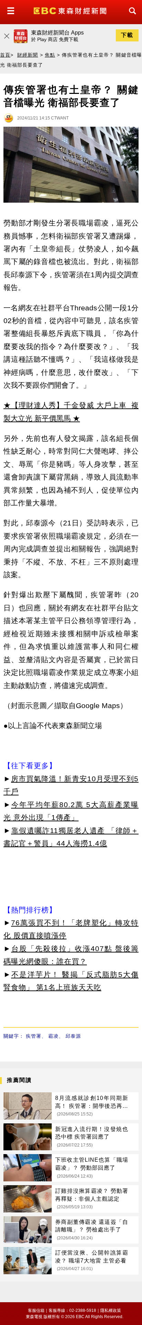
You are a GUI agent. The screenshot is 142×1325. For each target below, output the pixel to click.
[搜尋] (130, 17)
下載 (127, 35)
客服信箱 (36, 1310)
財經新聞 (27, 55)
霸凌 (53, 1036)
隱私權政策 (110, 1310)
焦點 (50, 55)
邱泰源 (73, 1036)
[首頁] (71, 10)
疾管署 (33, 1036)
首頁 (5, 55)
